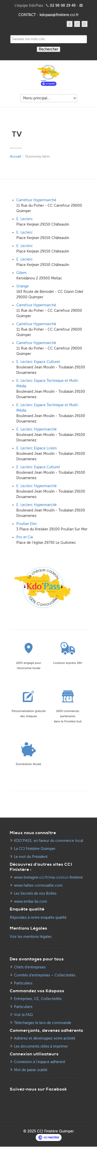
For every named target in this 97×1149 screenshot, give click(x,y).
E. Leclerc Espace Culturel (38, 362)
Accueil (15, 156)
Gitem (21, 273)
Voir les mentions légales (30, 937)
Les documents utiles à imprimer (41, 1046)
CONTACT (27, 15)
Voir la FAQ (23, 1015)
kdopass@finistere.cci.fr (59, 15)
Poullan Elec (26, 524)
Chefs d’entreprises (30, 967)
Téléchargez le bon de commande (42, 1023)
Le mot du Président (31, 857)
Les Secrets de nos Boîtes (35, 893)
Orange (22, 286)
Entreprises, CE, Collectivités (38, 999)
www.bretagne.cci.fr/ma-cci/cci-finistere (48, 877)
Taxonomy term (37, 156)
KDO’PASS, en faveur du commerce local (48, 841)
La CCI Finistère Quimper (34, 849)
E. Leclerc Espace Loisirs (36, 448)
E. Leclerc (24, 219)
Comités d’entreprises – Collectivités (44, 975)
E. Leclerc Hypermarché (36, 429)
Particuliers (23, 983)
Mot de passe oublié (30, 1070)
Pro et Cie (24, 537)
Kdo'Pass (48, 75)
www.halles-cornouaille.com (38, 885)
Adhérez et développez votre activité (44, 1038)
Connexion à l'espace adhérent (39, 1062)
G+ (77, 24)
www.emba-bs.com (30, 901)
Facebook (69, 24)
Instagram (84, 24)
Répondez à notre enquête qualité (38, 918)
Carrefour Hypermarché (36, 200)
